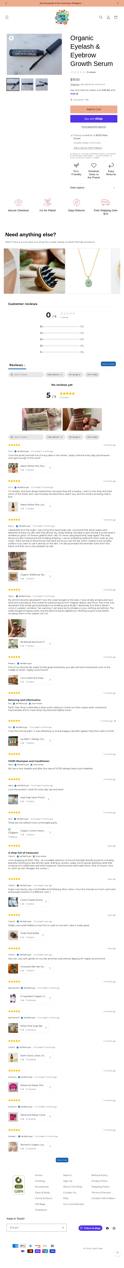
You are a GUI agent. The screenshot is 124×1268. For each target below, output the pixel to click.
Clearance (41, 1209)
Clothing (40, 1180)
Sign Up (67, 1180)
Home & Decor (44, 1198)
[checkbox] (92, 374)
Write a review (108, 364)
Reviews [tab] (17, 365)
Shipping (74, 84)
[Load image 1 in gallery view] (13, 84)
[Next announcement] (117, 3)
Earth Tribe (97, 1248)
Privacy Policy (99, 1180)
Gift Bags (40, 1204)
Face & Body (42, 1192)
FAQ (65, 1198)
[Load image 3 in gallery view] (41, 84)
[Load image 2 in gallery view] (27, 84)
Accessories (42, 1186)
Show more (62, 1160)
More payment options (94, 126)
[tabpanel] (62, 380)
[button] (7, 17)
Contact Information (103, 1198)
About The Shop (72, 1186)
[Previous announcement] (6, 3)
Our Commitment (73, 1204)
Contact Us (69, 1192)
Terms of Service (101, 1192)
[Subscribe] (62, 1228)
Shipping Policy (100, 1186)
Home (38, 1175)
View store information (88, 147)
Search (67, 1175)
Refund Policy (99, 1175)
